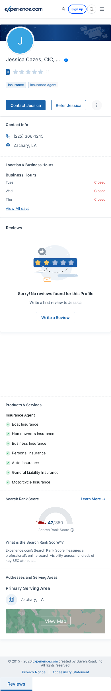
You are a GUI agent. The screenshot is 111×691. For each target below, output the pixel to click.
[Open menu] (101, 9)
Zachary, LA (32, 599)
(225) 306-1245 (29, 136)
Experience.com (45, 661)
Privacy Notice (34, 672)
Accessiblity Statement (70, 672)
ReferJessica (68, 105)
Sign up (77, 9)
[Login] (63, 9)
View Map (55, 621)
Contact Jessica (26, 105)
